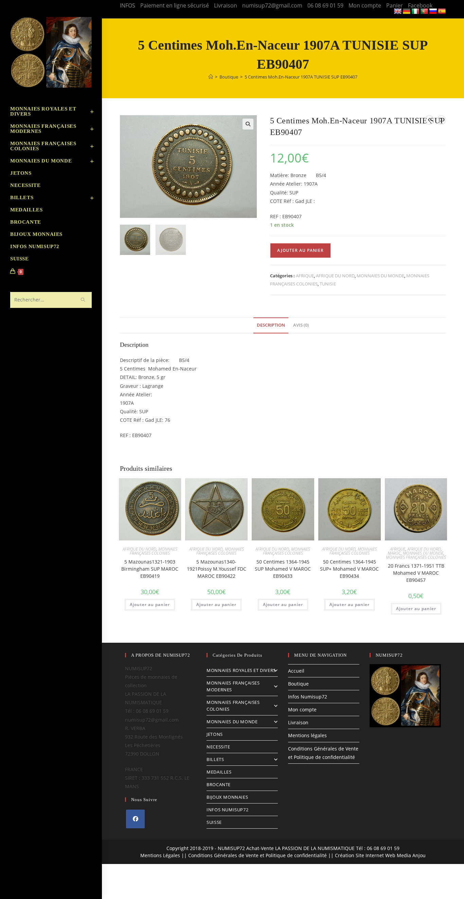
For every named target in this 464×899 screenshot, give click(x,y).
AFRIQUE (305, 276)
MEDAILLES (219, 772)
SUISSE (214, 822)
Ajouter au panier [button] (150, 604)
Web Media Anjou (405, 855)
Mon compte (365, 5)
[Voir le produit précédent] (429, 120)
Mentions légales (307, 735)
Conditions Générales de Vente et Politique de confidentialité (257, 855)
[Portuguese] (424, 11)
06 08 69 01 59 (325, 5)
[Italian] (415, 11)
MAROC (394, 553)
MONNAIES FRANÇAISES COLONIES (153, 551)
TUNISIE (328, 284)
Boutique (298, 683)
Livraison (225, 5)
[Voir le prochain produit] (441, 120)
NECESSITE (218, 747)
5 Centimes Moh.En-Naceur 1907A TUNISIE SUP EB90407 (301, 77)
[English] (398, 11)
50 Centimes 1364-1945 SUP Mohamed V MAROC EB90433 (283, 568)
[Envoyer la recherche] (83, 300)
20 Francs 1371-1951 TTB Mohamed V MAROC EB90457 (416, 573)
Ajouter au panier (300, 250)
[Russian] (433, 11)
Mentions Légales (160, 855)
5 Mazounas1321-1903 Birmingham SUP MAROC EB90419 (149, 568)
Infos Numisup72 (307, 696)
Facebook (420, 5)
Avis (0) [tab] (301, 325)
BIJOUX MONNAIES (227, 797)
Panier (394, 5)
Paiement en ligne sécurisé (174, 5)
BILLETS (215, 759)
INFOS (127, 5)
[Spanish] (442, 11)
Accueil (296, 671)
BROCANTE (219, 784)
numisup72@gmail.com (272, 5)
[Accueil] (211, 77)
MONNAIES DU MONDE (380, 276)
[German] (407, 11)
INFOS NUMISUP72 (227, 810)
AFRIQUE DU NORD (335, 276)
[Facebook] (135, 819)
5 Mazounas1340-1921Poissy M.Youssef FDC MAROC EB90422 (216, 568)
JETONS (215, 734)
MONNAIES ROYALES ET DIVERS (241, 670)
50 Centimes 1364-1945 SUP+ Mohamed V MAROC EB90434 (349, 568)
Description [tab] (271, 325)
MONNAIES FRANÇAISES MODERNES (233, 686)
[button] (248, 124)
